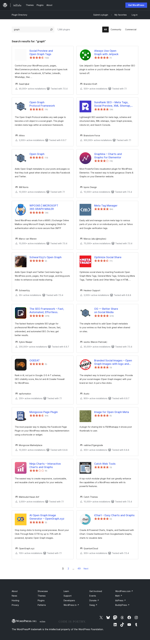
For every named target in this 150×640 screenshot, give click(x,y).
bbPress (120, 600)
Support (67, 595)
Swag (93, 605)
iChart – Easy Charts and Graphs (114, 515)
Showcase (43, 591)
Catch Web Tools (105, 463)
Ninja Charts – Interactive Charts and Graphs (45, 465)
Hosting (15, 600)
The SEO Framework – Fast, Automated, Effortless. (46, 310)
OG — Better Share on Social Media (106, 310)
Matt (118, 595)
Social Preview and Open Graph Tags (41, 52)
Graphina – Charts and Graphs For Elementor (108, 155)
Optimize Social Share (107, 257)
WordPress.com (124, 591)
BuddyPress (122, 605)
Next (86, 568)
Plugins (41, 600)
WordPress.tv (71, 605)
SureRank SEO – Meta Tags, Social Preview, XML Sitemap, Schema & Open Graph (112, 104)
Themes (42, 595)
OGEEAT (34, 360)
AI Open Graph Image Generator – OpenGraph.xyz (46, 517)
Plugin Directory (19, 15)
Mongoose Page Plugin (43, 412)
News (14, 595)
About (15, 591)
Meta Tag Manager (105, 205)
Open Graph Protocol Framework (42, 104)
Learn (66, 591)
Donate (94, 600)
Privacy (15, 605)
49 (79, 568)
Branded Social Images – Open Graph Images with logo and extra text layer (113, 362)
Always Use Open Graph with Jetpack (106, 52)
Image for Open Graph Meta (111, 412)
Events (92, 595)
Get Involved (95, 591)
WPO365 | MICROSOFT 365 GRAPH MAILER (43, 207)
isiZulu (42, 621)
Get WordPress (136, 5)
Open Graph (36, 154)
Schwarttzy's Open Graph (45, 257)
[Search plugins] (51, 29)
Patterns (42, 605)
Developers (69, 600)
